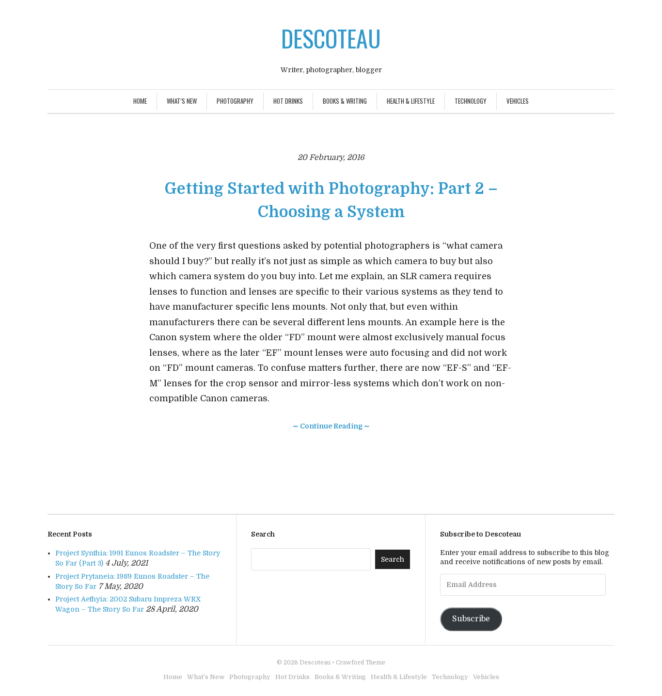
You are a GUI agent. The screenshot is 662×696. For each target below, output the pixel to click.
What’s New (182, 101)
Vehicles (517, 101)
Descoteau (331, 38)
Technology (471, 101)
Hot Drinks (288, 101)
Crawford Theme (360, 662)
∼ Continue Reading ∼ (331, 426)
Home (140, 101)
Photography (235, 101)
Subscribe (471, 619)
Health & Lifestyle (411, 101)
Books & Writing (345, 101)
